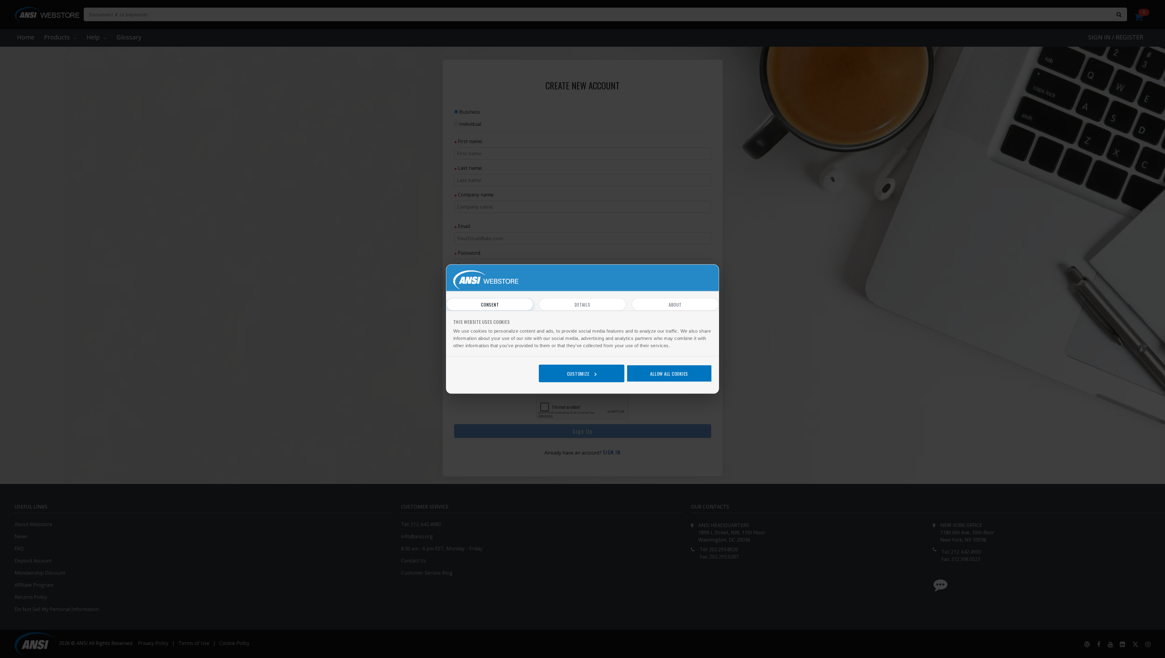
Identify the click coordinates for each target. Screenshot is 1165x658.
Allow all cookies (669, 373)
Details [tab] (582, 304)
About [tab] (675, 304)
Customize (578, 373)
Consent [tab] (490, 304)
